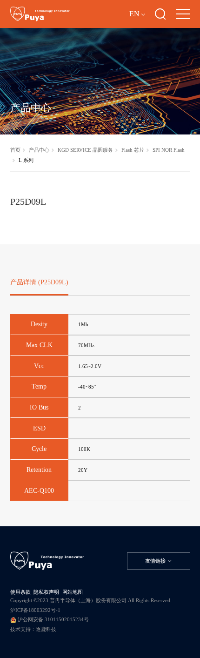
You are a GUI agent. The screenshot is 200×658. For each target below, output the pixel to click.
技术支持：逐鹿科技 (33, 629)
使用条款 (20, 592)
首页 (15, 150)
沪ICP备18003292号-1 (35, 610)
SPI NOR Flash (169, 150)
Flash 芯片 (132, 150)
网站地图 (72, 592)
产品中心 (39, 150)
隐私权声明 (46, 592)
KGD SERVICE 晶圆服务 (85, 150)
